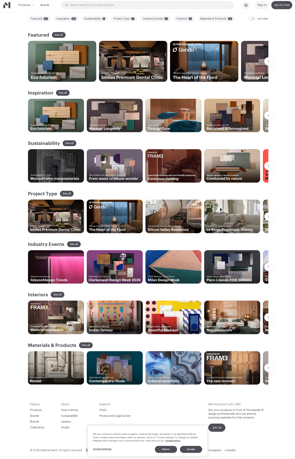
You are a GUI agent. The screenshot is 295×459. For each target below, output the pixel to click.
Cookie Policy (173, 441)
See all (59, 35)
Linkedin (230, 450)
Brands (44, 5)
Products (24, 5)
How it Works (69, 410)
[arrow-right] (268, 61)
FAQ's (103, 410)
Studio (65, 427)
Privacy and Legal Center (115, 416)
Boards (34, 421)
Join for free (282, 5)
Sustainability (69, 416)
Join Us (216, 427)
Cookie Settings (102, 449)
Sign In (262, 5)
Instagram (214, 450)
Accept (191, 449)
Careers (66, 421)
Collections (37, 427)
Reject (166, 449)
